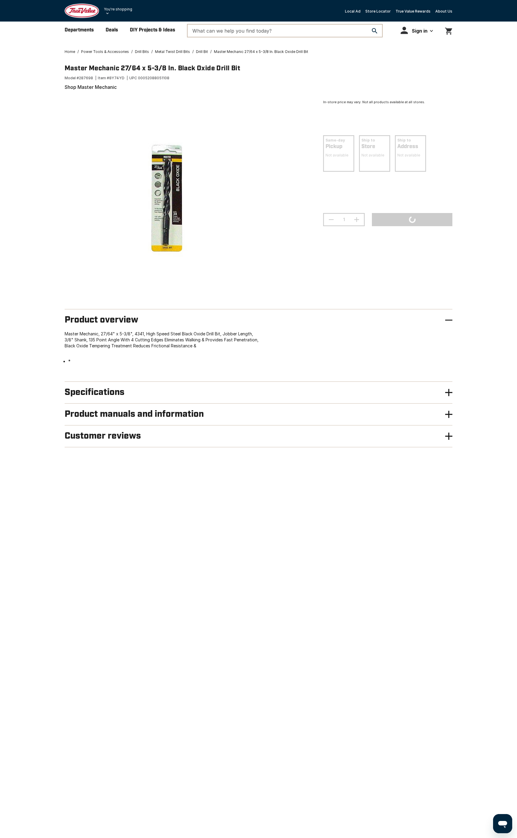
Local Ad (353, 11)
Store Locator (378, 11)
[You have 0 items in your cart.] (448, 30)
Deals (112, 30)
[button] (417, 30)
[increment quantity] (356, 220)
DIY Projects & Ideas (152, 30)
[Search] (374, 31)
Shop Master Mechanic (91, 87)
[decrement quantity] (331, 220)
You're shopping (118, 9)
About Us (443, 11)
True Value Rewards (413, 11)
